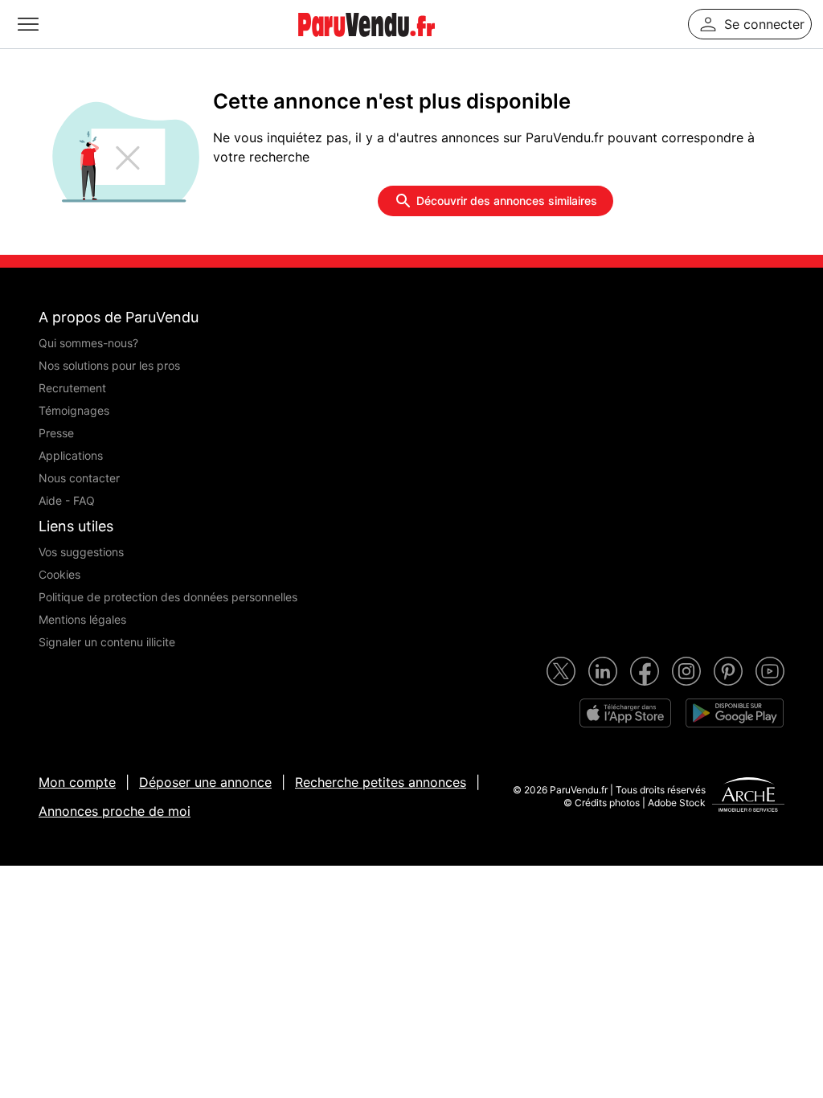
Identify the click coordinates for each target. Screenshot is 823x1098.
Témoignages (74, 410)
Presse (56, 433)
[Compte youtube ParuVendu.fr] (769, 671)
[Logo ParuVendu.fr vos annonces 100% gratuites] (366, 43)
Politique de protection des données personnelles (168, 597)
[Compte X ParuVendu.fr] (561, 671)
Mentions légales (82, 619)
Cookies (59, 574)
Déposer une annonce (205, 782)
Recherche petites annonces (380, 782)
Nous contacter (79, 478)
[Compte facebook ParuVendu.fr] (644, 671)
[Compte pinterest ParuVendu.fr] (728, 671)
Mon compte (77, 782)
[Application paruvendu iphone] (625, 713)
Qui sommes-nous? (88, 343)
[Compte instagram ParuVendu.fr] (686, 671)
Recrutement (72, 388)
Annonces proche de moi (114, 811)
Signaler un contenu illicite (107, 642)
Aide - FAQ (67, 500)
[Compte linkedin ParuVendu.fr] (602, 671)
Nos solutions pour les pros (109, 365)
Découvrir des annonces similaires (506, 200)
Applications (71, 455)
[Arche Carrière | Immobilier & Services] (748, 796)
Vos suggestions (81, 552)
